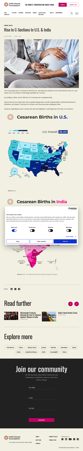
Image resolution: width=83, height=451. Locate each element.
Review (64, 352)
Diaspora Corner (32, 347)
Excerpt (74, 347)
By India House (24, 319)
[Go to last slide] (70, 304)
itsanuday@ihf (54, 352)
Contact (38, 443)
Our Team (38, 440)
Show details (69, 236)
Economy (20, 13)
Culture (14, 13)
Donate (63, 5)
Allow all (65, 241)
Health (52, 13)
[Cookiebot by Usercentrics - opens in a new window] (70, 208)
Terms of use (52, 440)
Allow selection (41, 241)
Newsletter (73, 5)
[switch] (32, 230)
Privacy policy (53, 436)
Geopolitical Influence (42, 13)
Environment (59, 13)
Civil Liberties (6, 13)
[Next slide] (76, 304)
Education (28, 13)
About (37, 436)
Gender (35, 13)
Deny (17, 241)
